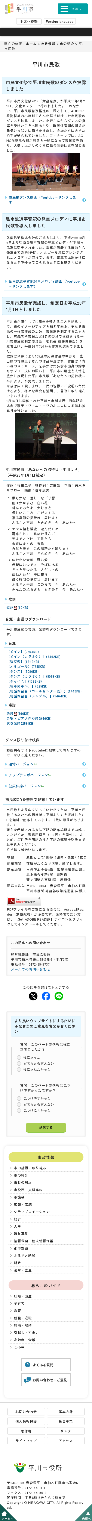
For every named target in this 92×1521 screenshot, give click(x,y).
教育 (17, 1310)
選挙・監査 (23, 1270)
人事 (17, 1226)
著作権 (26, 1431)
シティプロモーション (32, 1211)
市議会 (19, 1197)
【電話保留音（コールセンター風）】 (44, 691)
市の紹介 (67, 43)
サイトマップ (26, 1440)
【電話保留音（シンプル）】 (37, 696)
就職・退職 (23, 1317)
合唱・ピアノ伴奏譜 (29, 718)
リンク (65, 1431)
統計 (17, 1218)
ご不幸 (19, 1347)
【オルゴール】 (25, 666)
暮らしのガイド (46, 1285)
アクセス (66, 1440)
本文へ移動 (29, 21)
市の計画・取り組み (30, 1167)
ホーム (31, 43)
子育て (19, 1303)
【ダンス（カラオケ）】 (33, 676)
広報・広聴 (23, 1204)
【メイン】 (22, 651)
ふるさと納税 (25, 1255)
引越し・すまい (26, 1332)
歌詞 (17, 607)
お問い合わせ (26, 1411)
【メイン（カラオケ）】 (33, 656)
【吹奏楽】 (22, 661)
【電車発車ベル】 (26, 686)
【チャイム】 (24, 681)
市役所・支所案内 (28, 1189)
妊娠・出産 (23, 1296)
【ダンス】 (22, 671)
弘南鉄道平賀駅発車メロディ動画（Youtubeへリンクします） (44, 284)
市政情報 (48, 43)
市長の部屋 (23, 1182)
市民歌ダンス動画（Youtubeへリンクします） (42, 200)
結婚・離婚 (23, 1325)
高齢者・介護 (25, 1339)
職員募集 (21, 1233)
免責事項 (66, 1421)
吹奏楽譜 (20, 723)
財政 (17, 1262)
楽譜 (18, 713)
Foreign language (59, 21)
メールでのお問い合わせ (30, 969)
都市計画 (21, 1248)
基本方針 (66, 1411)
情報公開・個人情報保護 (33, 1240)
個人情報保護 (26, 1421)
